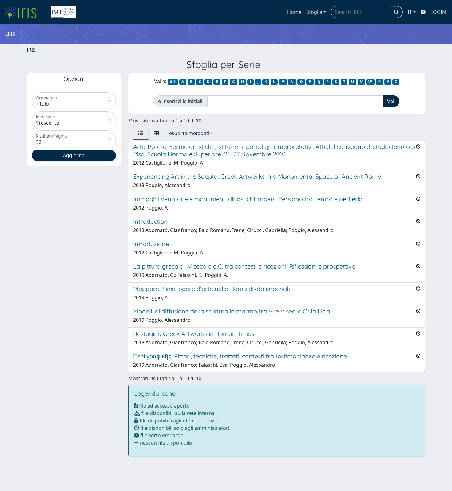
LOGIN (438, 12)
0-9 (173, 81)
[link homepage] (22, 12)
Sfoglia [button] (314, 12)
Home (294, 12)
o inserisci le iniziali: (181, 101)
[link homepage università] (63, 12)
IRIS (31, 49)
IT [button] (410, 12)
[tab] (141, 133)
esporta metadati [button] (189, 133)
